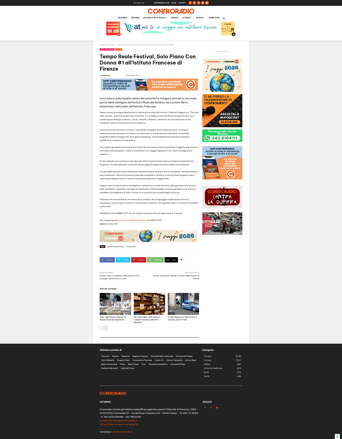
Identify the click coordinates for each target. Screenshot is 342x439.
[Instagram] (194, 3)
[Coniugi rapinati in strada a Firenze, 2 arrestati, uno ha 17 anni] (183, 304)
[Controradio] (171, 11)
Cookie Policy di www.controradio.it (118, 420)
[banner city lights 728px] (171, 32)
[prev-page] (101, 328)
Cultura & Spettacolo (107, 45)
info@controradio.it (122, 431)
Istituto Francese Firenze (115, 247)
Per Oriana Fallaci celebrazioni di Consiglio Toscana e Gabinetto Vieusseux (147, 319)
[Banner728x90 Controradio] (149, 90)
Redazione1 (106, 75)
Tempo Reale (131, 247)
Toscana (118, 49)
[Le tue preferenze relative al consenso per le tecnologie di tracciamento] (337, 436)
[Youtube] (203, 3)
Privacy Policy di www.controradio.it (119, 424)
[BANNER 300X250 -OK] (222, 91)
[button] (223, 18)
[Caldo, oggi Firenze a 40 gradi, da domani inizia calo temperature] (115, 304)
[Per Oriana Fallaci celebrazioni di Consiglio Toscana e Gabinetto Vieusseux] (149, 304)
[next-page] (105, 328)
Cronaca (103, 314)
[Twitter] (198, 3)
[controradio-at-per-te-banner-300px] (222, 178)
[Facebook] (190, 3)
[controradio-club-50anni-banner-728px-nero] (148, 241)
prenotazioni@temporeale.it (133, 220)
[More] (181, 259)
